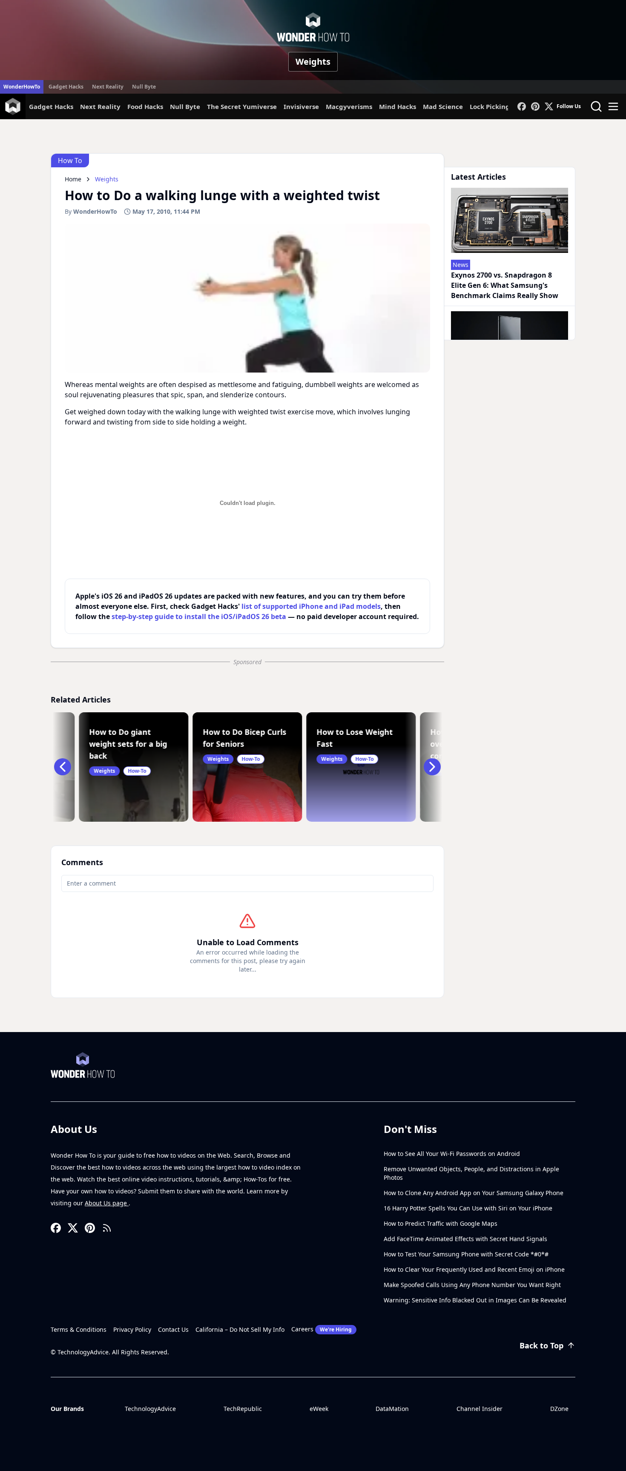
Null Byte (144, 86)
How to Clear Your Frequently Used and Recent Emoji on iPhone (474, 1269)
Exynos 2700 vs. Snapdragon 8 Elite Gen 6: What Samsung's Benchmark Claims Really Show (504, 285)
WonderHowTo (21, 86)
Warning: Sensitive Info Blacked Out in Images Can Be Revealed (475, 1300)
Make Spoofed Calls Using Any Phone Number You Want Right (472, 1285)
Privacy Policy (132, 1329)
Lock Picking (490, 106)
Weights (313, 61)
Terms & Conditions (78, 1329)
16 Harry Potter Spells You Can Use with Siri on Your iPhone (468, 1208)
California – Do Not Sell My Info (239, 1329)
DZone (559, 1409)
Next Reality (107, 86)
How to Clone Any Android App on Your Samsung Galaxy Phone (473, 1193)
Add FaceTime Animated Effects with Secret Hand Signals (465, 1239)
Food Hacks (145, 106)
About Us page (107, 1203)
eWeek (319, 1409)
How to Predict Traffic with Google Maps (440, 1223)
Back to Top (541, 1345)
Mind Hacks (397, 106)
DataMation (392, 1409)
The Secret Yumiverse (242, 106)
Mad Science (443, 106)
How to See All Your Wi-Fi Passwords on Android (452, 1154)
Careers (321, 1329)
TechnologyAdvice (150, 1409)
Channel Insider (480, 1409)
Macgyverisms (349, 106)
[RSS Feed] (107, 1228)
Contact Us (173, 1329)
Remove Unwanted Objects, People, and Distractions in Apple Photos (471, 1173)
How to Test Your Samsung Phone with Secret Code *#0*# (466, 1254)
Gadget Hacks (66, 86)
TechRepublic (243, 1409)
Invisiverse (301, 106)
